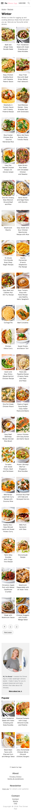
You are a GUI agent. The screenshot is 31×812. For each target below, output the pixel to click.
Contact (15, 799)
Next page (8, 632)
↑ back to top (15, 767)
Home (4, 9)
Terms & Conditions (15, 779)
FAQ (15, 803)
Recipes (10, 9)
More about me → (15, 691)
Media (15, 801)
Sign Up (5, 789)
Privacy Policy (15, 776)
